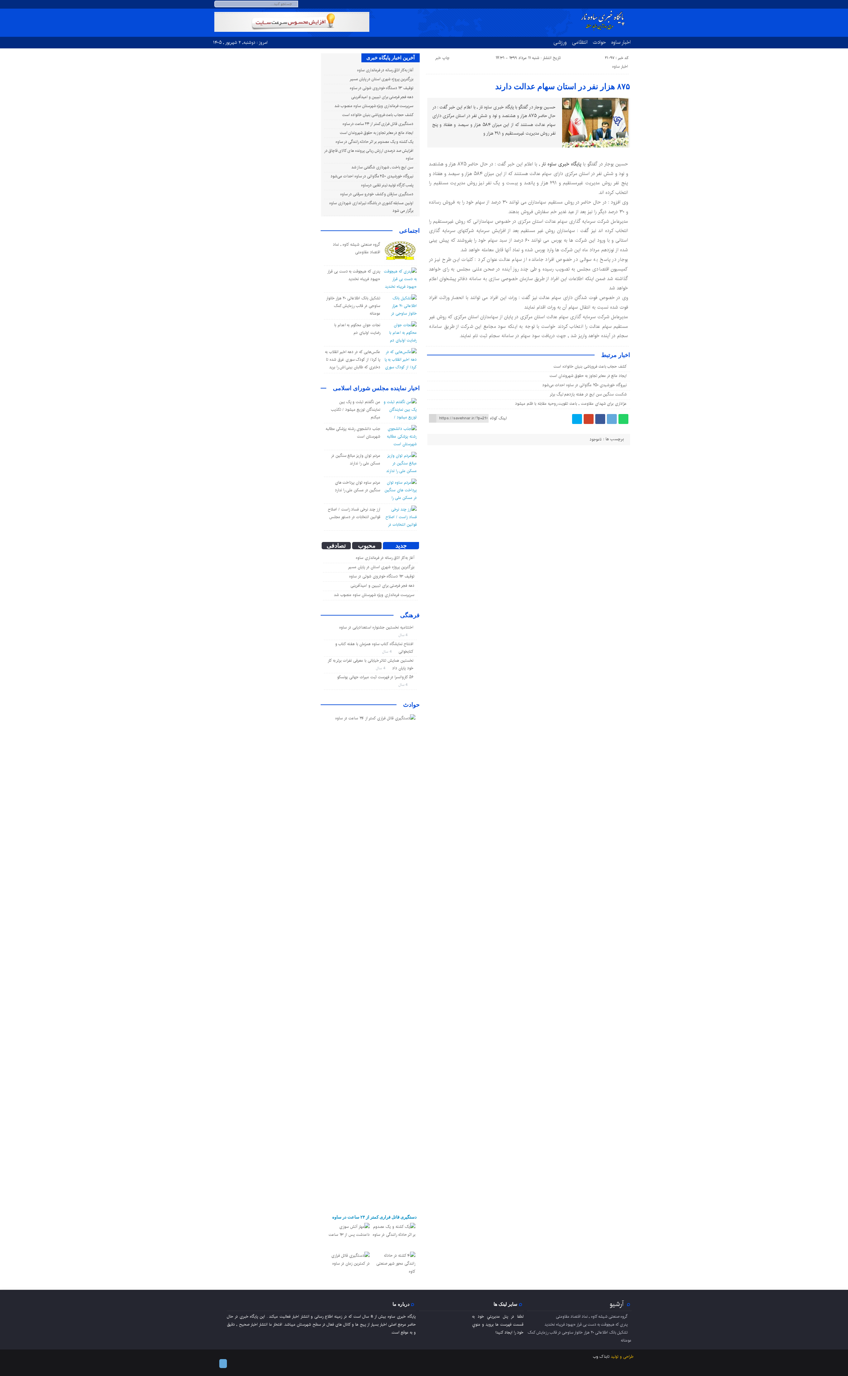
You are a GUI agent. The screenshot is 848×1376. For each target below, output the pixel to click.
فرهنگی (410, 615)
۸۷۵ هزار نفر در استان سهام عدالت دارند (562, 86)
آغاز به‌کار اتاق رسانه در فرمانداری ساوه (385, 70)
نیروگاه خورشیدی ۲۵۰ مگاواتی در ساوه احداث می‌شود (584, 385)
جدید (401, 545)
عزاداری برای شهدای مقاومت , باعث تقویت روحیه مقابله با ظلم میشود (571, 403)
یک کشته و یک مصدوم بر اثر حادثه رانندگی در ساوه (374, 142)
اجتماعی (409, 230)
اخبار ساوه (621, 42)
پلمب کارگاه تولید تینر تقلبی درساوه (387, 185)
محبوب (367, 545)
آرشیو (617, 1304)
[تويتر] (577, 419)
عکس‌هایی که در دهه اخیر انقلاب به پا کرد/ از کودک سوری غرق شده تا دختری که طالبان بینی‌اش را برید (352, 359)
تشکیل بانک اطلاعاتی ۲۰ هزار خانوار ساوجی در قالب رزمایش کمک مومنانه (353, 306)
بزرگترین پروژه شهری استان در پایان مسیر (381, 79)
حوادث (599, 42)
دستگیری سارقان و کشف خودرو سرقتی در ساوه (376, 194)
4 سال (403, 635)
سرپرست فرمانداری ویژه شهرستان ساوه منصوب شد (374, 106)
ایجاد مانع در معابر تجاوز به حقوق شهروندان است (588, 376)
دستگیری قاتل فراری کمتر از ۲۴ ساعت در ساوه (378, 124)
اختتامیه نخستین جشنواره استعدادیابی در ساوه (376, 627)
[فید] (629, 4)
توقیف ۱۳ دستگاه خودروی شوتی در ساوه (381, 88)
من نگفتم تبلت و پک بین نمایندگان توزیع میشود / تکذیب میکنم (355, 409)
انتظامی (580, 42)
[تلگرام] (621, 4)
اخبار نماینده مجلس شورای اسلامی (376, 388)
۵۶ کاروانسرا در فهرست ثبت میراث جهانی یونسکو (375, 677)
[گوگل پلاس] (589, 419)
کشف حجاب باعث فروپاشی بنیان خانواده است (590, 366)
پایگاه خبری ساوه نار (561, 164)
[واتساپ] (623, 419)
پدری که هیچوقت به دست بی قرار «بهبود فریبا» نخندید (586, 1324)
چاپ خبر (442, 58)
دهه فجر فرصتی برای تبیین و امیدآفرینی (382, 97)
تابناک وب (601, 1356)
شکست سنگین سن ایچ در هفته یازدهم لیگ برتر (588, 394)
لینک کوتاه (498, 418)
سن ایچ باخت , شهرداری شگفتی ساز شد (382, 167)
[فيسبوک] (600, 419)
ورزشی (560, 42)
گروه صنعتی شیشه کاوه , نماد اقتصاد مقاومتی (592, 1316)
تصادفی (336, 545)
